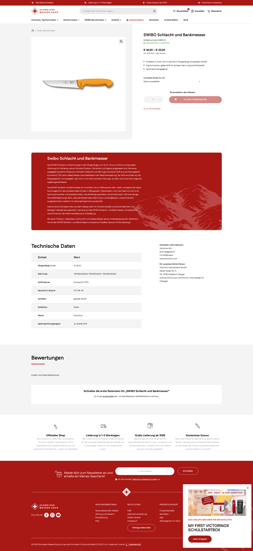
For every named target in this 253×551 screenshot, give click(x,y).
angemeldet (108, 396)
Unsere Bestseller (167, 510)
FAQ (97, 521)
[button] (121, 41)
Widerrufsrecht (134, 517)
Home (32, 32)
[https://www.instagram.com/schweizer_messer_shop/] (52, 515)
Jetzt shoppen (200, 539)
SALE (185, 20)
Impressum (132, 521)
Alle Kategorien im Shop (170, 521)
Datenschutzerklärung (137, 514)
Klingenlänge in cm (153, 78)
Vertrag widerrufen (141, 527)
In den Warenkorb (195, 99)
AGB (129, 510)
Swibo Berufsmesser (46, 30)
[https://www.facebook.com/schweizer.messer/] (46, 515)
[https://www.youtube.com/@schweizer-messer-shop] (58, 515)
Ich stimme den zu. (139, 479)
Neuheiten (154, 20)
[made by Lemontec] (133, 544)
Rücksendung (101, 517)
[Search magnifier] (154, 11)
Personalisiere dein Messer (106, 510)
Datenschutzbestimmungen (144, 479)
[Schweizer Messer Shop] (44, 11)
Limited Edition (171, 20)
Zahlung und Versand (104, 514)
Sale (161, 517)
